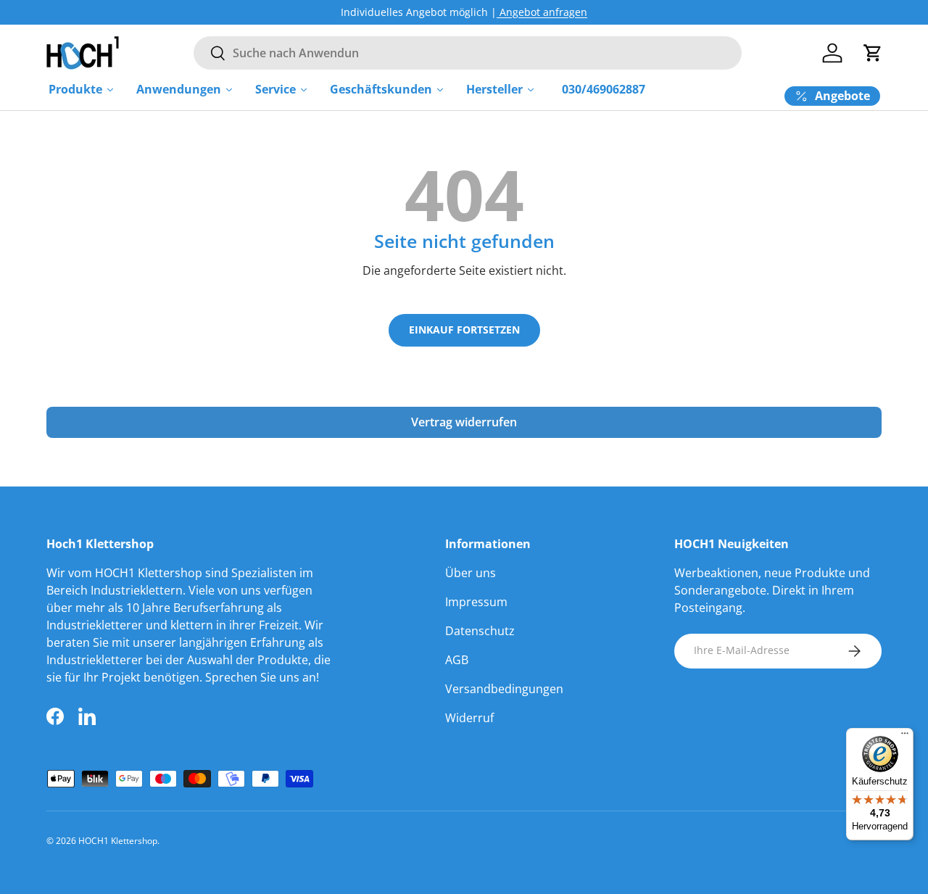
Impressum (476, 602)
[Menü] (905, 736)
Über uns (470, 573)
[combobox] (467, 53)
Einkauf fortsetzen (464, 329)
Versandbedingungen (504, 689)
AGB (456, 660)
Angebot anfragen (542, 12)
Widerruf (469, 718)
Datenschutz (480, 631)
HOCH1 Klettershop (117, 841)
